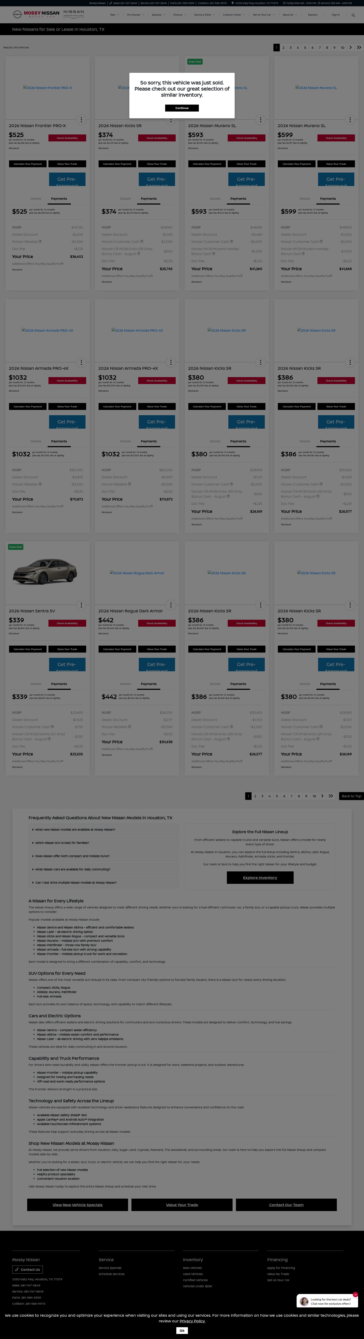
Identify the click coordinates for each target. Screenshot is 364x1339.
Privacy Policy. (192, 1320)
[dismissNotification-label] (355, 1294)
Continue (182, 108)
